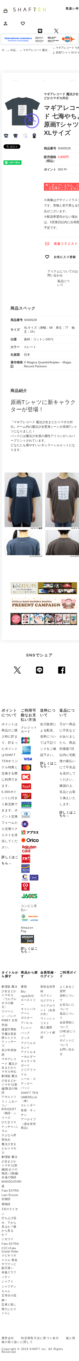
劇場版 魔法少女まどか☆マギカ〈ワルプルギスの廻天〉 (9, 997)
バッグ (25, 1033)
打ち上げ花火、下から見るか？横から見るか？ (9, 1226)
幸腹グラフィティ (9, 1275)
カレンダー (28, 1105)
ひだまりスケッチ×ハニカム (10, 1126)
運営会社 (8, 1338)
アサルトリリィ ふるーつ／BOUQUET (9, 1103)
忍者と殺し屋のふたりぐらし (9, 1309)
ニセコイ (7, 1239)
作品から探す (15, 50)
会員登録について (67, 1025)
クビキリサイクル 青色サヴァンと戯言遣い (9, 1262)
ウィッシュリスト (47, 1021)
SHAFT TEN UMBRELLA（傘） (29, 1096)
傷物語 (6, 1204)
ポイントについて (67, 1043)
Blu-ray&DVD (27, 994)
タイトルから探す (10, 974)
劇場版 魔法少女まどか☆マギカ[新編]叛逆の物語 (9, 1084)
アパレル (27, 1022)
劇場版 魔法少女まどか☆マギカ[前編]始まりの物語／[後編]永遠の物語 (10, 1167)
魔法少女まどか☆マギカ (9, 1148)
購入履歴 (46, 1027)
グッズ (25, 1038)
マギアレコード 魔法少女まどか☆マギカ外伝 (37, 50)
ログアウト (47, 1000)
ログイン (46, 995)
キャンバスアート (28, 1011)
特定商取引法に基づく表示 (40, 1338)
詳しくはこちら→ (29, 950)
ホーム (4, 50)
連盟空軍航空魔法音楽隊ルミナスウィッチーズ (9, 1037)
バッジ (25, 1087)
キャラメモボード (28, 1063)
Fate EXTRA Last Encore (10, 1193)
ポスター (27, 1017)
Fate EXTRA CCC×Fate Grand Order (10, 1247)
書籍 (24, 986)
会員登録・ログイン (48, 974)
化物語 (6, 1199)
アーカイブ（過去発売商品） (28, 1123)
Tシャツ (26, 1027)
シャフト (7, 1281)
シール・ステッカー (28, 1081)
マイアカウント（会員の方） (47, 1010)
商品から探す (29, 974)
